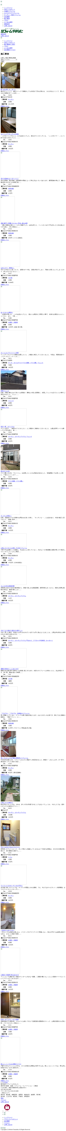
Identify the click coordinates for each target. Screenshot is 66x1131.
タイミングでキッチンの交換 (10, 134)
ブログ (6, 20)
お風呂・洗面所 (13, 322)
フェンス (40, 362)
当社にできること (9, 9)
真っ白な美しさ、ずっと (8, 89)
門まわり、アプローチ (33, 640)
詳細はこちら (5, 106)
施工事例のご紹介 (9, 44)
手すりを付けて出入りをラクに (10, 847)
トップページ (8, 7)
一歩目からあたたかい (7, 930)
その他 (10, 278)
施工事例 (7, 18)
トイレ (10, 857)
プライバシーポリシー (11, 1119)
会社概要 (7, 16)
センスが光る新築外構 (7, 586)
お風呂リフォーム (9, 11)
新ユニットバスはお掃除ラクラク (11, 1064)
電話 (2, 1098)
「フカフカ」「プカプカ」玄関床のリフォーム (15, 713)
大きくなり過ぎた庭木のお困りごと (12, 630)
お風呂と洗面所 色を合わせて (10, 975)
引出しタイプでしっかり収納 (10, 1019)
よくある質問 (8, 22)
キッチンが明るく (6, 516)
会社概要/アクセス (9, 50)
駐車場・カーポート (46, 640)
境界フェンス (5, 391)
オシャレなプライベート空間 (10, 353)
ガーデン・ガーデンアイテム (17, 436)
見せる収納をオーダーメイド (10, 178)
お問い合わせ (8, 26)
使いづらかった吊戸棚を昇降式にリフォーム (14, 758)
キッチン (11, 99)
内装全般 (11, 188)
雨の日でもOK (5, 471)
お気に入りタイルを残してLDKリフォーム (14, 548)
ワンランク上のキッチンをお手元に (12, 885)
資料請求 (7, 24)
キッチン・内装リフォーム (12, 15)
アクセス (3, 1100)
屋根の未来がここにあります (10, 669)
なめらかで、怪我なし (7, 268)
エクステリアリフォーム (11, 13)
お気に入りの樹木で (7, 802)
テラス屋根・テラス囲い (29, 362)
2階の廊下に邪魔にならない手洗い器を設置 (14, 223)
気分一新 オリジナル (7, 426)
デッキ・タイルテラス (15, 362)
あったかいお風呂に (7, 312)
